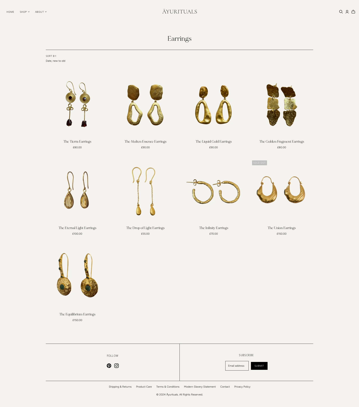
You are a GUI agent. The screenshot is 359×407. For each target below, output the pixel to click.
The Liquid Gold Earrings (214, 141)
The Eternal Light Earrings (77, 228)
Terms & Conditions (168, 386)
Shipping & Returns (120, 386)
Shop (23, 11)
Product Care (144, 386)
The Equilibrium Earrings (77, 314)
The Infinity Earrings (213, 228)
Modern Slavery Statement (200, 386)
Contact (225, 386)
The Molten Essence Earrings (145, 141)
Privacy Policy (242, 386)
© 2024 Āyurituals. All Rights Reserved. (179, 394)
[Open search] (341, 12)
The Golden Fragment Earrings (281, 141)
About (39, 11)
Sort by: (51, 56)
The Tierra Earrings (77, 141)
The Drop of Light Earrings (145, 228)
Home (10, 11)
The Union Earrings (282, 228)
